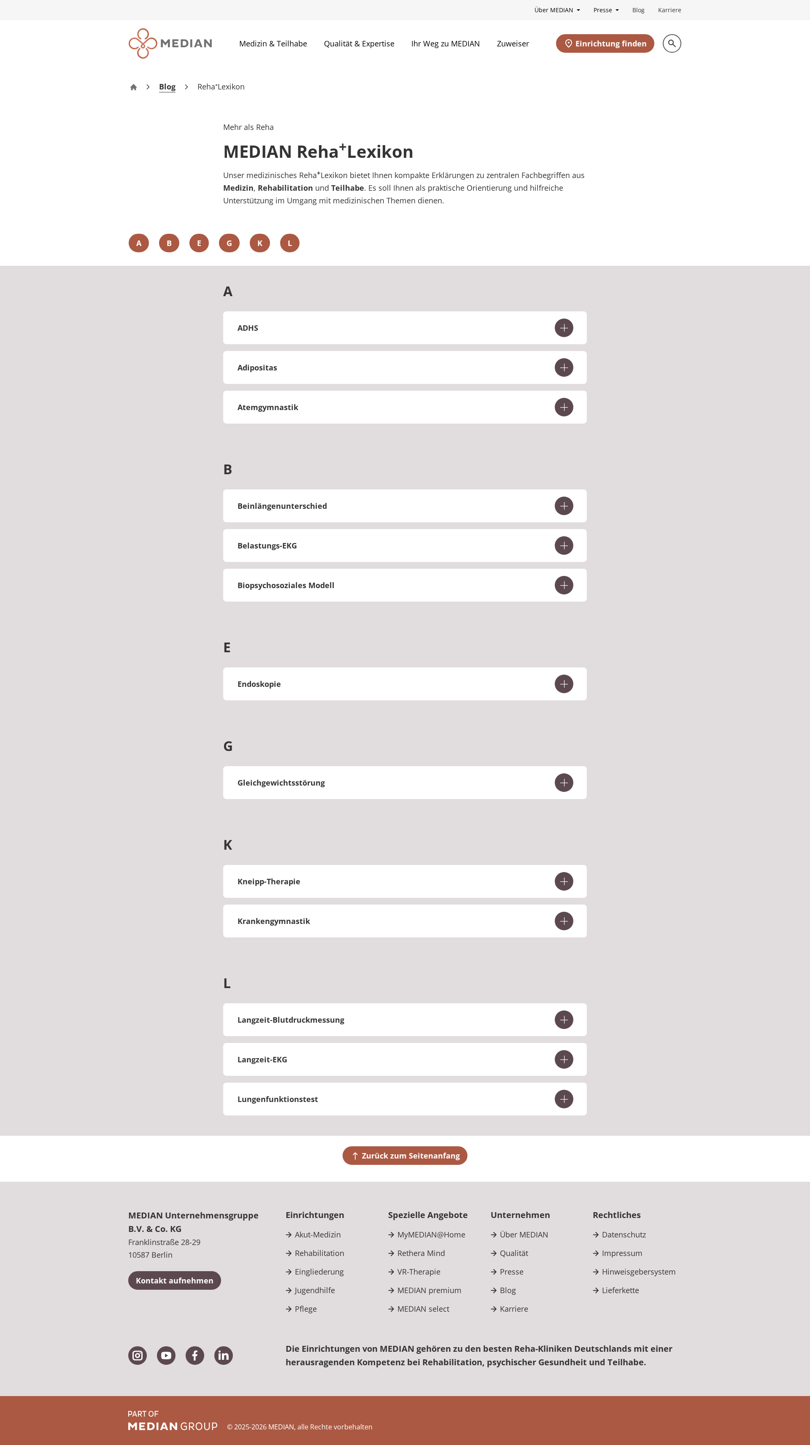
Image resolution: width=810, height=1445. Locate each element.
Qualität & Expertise (359, 43)
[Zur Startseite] (170, 43)
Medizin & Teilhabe (273, 43)
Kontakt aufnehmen (174, 1280)
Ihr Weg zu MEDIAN (445, 43)
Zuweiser (513, 43)
